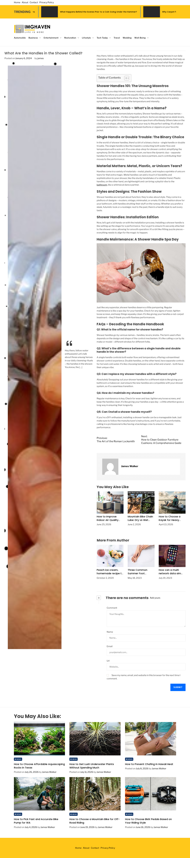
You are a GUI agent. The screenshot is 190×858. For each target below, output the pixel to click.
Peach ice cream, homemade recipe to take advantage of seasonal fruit (110, 575)
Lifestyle (86, 38)
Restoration (70, 38)
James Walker (129, 466)
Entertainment (51, 38)
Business (33, 38)
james (40, 58)
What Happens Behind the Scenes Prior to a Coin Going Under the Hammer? (47, 11)
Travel (117, 38)
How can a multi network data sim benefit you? (170, 573)
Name (110, 632)
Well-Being (140, 38)
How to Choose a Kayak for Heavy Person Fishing (169, 520)
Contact (34, 2)
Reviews (18, 759)
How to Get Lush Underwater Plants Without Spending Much (91, 765)
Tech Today (102, 38)
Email (110, 646)
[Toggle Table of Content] (125, 78)
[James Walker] (110, 467)
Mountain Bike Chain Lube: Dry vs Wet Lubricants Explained (140, 520)
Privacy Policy (46, 2)
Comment (112, 608)
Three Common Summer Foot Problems (137, 573)
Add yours (155, 598)
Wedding (127, 38)
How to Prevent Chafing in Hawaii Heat (149, 764)
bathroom (102, 184)
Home (17, 2)
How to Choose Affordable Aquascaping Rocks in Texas (39, 765)
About (25, 2)
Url (108, 660)
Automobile (20, 38)
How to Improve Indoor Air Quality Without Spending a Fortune (109, 522)
